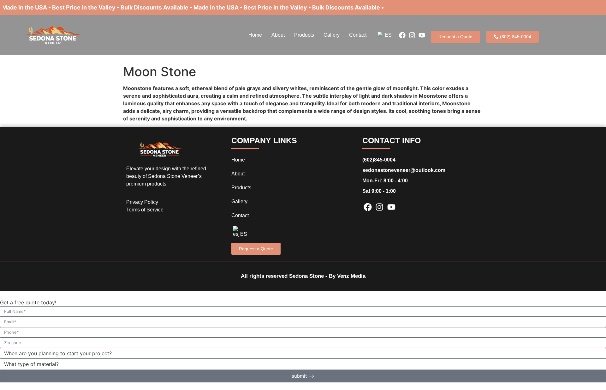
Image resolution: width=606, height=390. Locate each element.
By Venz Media (347, 276)
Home (255, 35)
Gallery (332, 35)
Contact (357, 35)
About (278, 35)
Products (304, 35)
